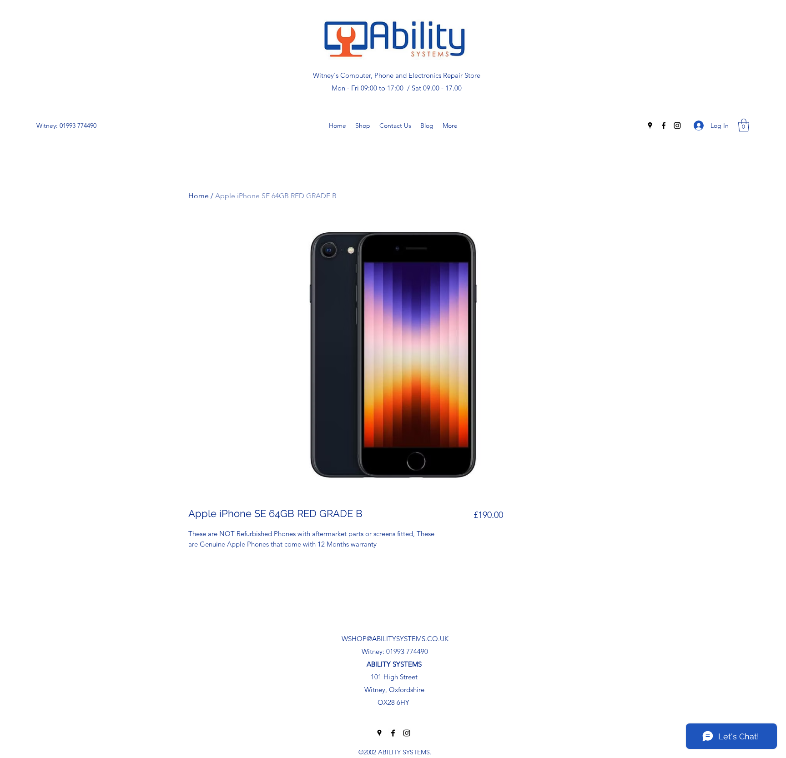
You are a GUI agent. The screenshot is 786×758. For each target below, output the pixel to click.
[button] (743, 125)
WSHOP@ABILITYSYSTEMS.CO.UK (395, 638)
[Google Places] (650, 125)
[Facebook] (663, 125)
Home (198, 195)
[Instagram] (677, 125)
